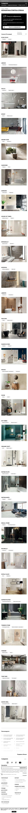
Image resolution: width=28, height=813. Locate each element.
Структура (18, 371)
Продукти (4, 780)
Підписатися (23, 767)
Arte (16, 790)
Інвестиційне (13, 473)
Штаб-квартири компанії (21, 780)
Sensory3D (18, 794)
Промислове (4, 192)
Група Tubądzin (5, 803)
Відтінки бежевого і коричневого (7, 371)
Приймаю (14, 811)
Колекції (6, 8)
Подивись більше (22, 754)
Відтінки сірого (11, 90)
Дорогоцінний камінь (16, 601)
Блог (3, 798)
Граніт (3, 141)
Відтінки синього (5, 218)
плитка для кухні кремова (7, 745)
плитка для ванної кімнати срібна (20, 739)
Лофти (3, 320)
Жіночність (4, 90)
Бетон (11, 652)
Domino (17, 789)
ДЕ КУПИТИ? (24, 5)
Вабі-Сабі (13, 269)
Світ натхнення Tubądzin (7, 795)
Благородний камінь (11, 524)
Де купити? (4, 790)
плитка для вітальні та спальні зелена (7, 735)
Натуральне (11, 294)
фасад (17, 748)
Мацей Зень (4, 784)
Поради (20, 5)
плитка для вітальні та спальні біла (20, 735)
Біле (3, 448)
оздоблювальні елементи (6, 742)
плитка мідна (6, 748)
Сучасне (9, 39)
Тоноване (4, 39)
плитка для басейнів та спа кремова (8, 739)
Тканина (12, 218)
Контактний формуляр (20, 779)
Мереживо (4, 64)
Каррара (3, 499)
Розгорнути (25, 775)
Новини (17, 784)
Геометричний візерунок (13, 64)
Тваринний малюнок (5, 678)
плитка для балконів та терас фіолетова (8, 751)
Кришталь (11, 243)
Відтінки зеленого (5, 422)
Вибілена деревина (5, 269)
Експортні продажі (19, 782)
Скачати (3, 792)
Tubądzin (2, 8)
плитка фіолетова (20, 741)
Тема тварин (14, 678)
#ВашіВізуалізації (6, 799)
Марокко (9, 499)
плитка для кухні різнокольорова (20, 751)
